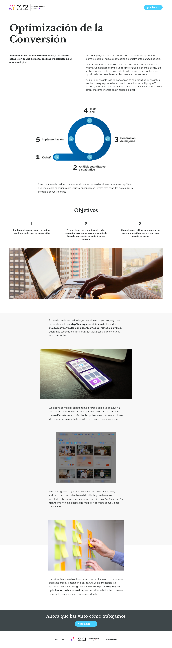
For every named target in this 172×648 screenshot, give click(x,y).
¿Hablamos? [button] (153, 7)
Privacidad (59, 639)
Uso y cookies (111, 639)
